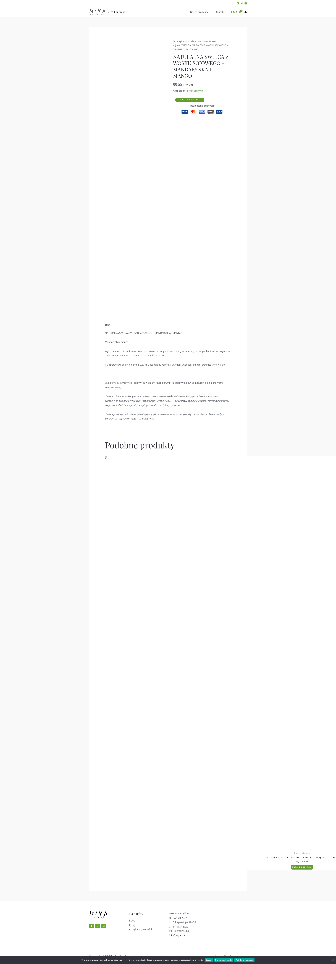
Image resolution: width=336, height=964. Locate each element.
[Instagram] (245, 3)
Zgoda (208, 960)
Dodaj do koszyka (190, 100)
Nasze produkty (199, 12)
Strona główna (180, 41)
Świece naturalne (198, 41)
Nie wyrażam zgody (223, 960)
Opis (107, 324)
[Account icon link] (245, 12)
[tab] (107, 325)
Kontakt (220, 12)
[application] (209, 12)
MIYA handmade (117, 12)
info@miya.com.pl (179, 935)
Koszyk (133, 925)
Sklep (132, 920)
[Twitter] (241, 3)
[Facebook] (238, 3)
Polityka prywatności (140, 929)
